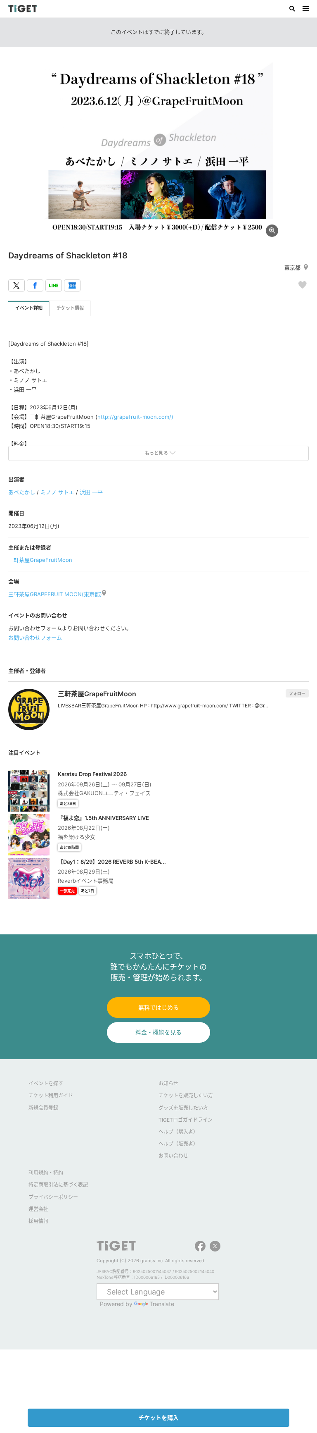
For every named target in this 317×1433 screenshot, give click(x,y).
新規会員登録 (43, 1108)
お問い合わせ (173, 1156)
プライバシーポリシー (53, 1197)
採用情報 (38, 1221)
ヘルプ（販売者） (178, 1144)
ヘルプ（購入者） (178, 1132)
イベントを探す (45, 1083)
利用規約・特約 (45, 1173)
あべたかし (21, 492)
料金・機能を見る (158, 1032)
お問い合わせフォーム (35, 637)
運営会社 (38, 1209)
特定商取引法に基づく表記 (58, 1185)
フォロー (297, 693)
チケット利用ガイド (50, 1095)
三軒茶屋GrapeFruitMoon (40, 559)
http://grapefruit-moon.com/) (135, 416)
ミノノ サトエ (57, 492)
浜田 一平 (91, 492)
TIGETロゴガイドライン (185, 1120)
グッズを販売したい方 (183, 1108)
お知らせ (168, 1083)
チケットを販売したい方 (185, 1095)
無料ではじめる (158, 1007)
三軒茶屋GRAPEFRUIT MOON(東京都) (55, 594)
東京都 (292, 267)
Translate (161, 1303)
